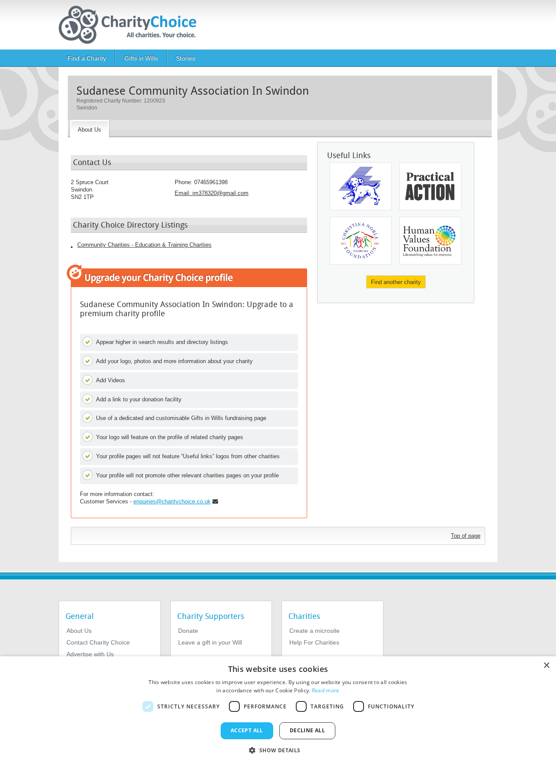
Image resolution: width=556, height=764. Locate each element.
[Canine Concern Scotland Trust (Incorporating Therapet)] (361, 186)
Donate (188, 630)
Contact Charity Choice (98, 642)
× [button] (546, 665)
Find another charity (396, 282)
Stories (185, 58)
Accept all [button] (247, 730)
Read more (326, 690)
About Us (79, 630)
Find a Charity (86, 58)
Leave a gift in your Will (210, 642)
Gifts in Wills (141, 58)
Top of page (465, 535)
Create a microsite (314, 630)
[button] (277, 750)
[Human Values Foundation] (430, 241)
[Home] (131, 25)
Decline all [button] (307, 730)
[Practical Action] (430, 186)
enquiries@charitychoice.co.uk (172, 501)
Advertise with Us (90, 654)
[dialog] (278, 710)
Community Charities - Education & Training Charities (144, 244)
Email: (211, 193)
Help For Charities (314, 642)
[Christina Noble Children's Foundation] (361, 241)
